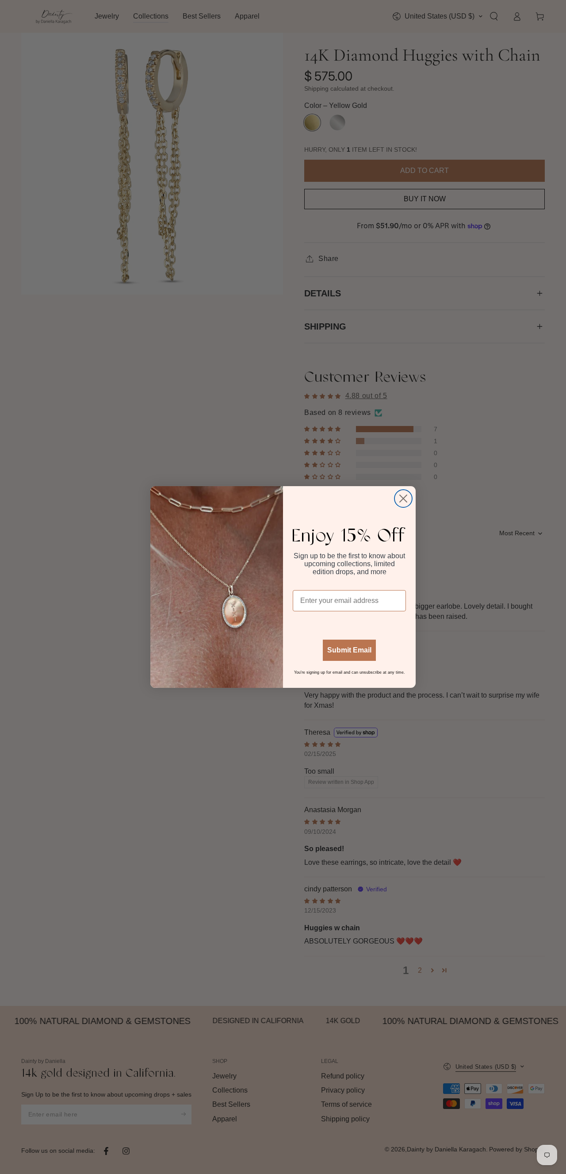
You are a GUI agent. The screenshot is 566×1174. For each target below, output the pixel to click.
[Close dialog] (403, 498)
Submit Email (349, 650)
